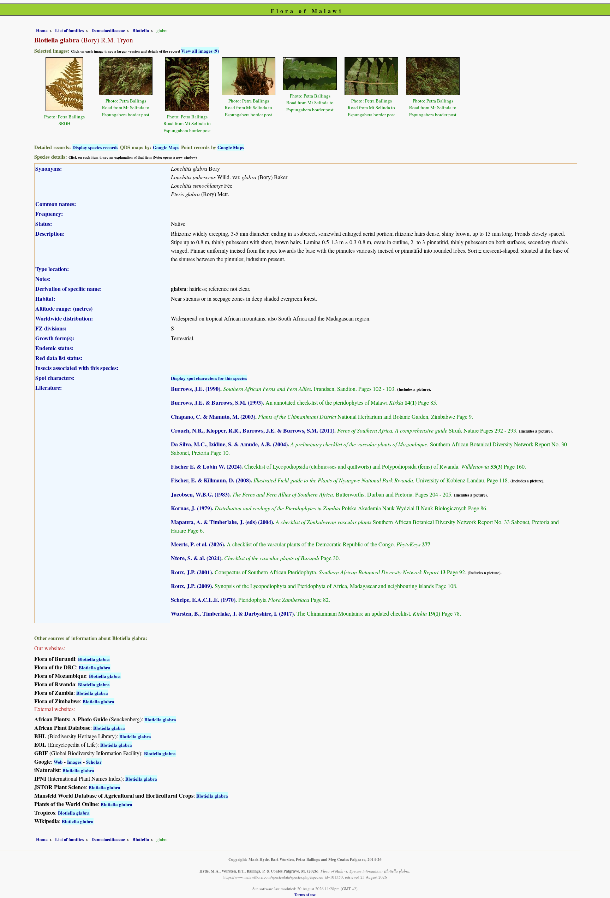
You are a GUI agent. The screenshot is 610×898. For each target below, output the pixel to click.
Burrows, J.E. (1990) (195, 389)
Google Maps (166, 147)
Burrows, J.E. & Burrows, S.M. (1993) (217, 402)
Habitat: (45, 298)
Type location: (52, 269)
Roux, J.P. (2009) (191, 586)
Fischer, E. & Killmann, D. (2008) (211, 480)
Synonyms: (48, 168)
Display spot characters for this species (209, 378)
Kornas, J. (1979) (191, 508)
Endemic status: (54, 348)
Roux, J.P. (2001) (191, 572)
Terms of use (305, 895)
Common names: (55, 204)
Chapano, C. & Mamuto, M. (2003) (213, 416)
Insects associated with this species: (76, 368)
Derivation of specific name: (68, 288)
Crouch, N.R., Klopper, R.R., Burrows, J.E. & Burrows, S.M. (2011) (252, 430)
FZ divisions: (50, 328)
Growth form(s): (54, 338)
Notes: (42, 279)
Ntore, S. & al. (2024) (196, 558)
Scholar (94, 761)
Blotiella (140, 30)
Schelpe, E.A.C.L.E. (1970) (203, 599)
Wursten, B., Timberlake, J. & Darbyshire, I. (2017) (232, 613)
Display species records (95, 147)
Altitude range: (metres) (63, 308)
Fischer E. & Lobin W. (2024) (206, 466)
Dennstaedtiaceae (108, 30)
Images (74, 761)
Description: (50, 233)
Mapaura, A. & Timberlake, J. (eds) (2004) (222, 522)
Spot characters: (54, 378)
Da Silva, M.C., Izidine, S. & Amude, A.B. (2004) (229, 444)
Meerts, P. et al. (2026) (197, 544)
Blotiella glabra (94, 659)
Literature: (48, 387)
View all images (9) (200, 50)
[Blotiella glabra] (64, 83)
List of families (69, 30)
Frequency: (49, 214)
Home (42, 30)
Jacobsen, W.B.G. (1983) (200, 494)
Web (58, 761)
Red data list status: (58, 358)
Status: (43, 223)
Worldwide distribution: (64, 318)
